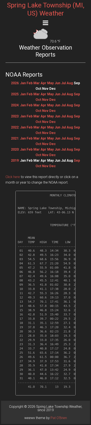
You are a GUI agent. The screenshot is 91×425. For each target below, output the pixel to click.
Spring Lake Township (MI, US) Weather (45, 9)
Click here (13, 177)
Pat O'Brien (59, 418)
